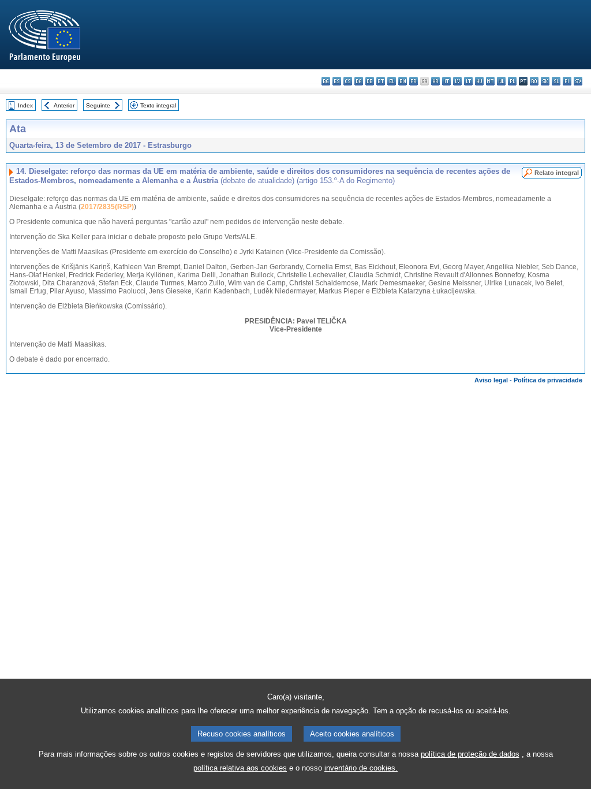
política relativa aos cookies (240, 768)
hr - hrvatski (435, 81)
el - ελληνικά (391, 81)
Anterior (64, 105)
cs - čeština (347, 81)
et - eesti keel (380, 81)
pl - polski (512, 81)
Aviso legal (491, 380)
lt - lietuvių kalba (468, 81)
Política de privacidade (548, 380)
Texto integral (158, 105)
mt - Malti (490, 81)
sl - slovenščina (556, 81)
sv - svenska (578, 81)
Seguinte (98, 105)
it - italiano (446, 81)
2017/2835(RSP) (107, 207)
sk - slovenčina (545, 81)
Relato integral (556, 172)
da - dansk (358, 81)
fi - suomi (567, 81)
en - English (402, 81)
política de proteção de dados (470, 754)
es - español (336, 81)
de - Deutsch (369, 81)
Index (25, 105)
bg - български (325, 81)
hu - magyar (479, 81)
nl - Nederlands (501, 81)
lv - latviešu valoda (457, 81)
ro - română (534, 81)
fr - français (413, 81)
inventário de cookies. (361, 768)
